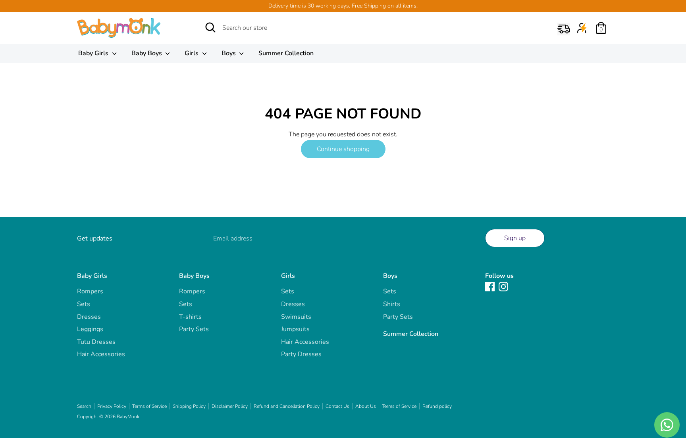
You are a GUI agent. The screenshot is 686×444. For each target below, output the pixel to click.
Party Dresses (301, 354)
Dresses (89, 316)
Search (84, 406)
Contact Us (337, 406)
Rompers (90, 291)
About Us (365, 406)
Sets (83, 304)
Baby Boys (147, 53)
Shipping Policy (189, 406)
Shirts (391, 304)
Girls (192, 53)
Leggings (90, 329)
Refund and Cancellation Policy (287, 406)
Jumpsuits (295, 329)
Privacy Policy (111, 406)
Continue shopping (343, 149)
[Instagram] (503, 286)
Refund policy (437, 406)
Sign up (515, 238)
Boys (229, 53)
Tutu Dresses (96, 341)
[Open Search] (210, 27)
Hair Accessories (101, 354)
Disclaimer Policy (230, 406)
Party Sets (194, 329)
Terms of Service (149, 406)
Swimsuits (296, 316)
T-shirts (190, 316)
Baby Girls (94, 53)
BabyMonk (128, 416)
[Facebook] (490, 286)
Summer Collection (286, 53)
